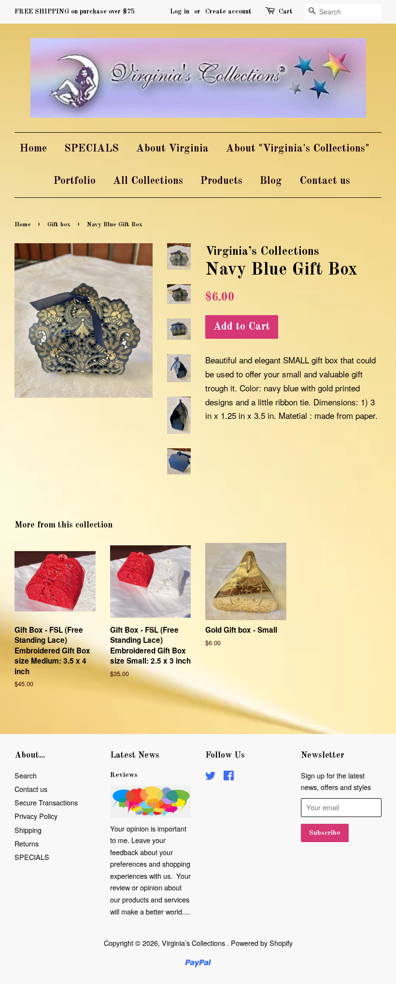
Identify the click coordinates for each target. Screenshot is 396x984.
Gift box (59, 225)
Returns (26, 843)
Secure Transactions (46, 802)
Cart (286, 11)
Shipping (28, 830)
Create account (228, 11)
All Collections (148, 181)
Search (25, 775)
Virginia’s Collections (194, 943)
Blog (271, 181)
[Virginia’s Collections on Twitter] (210, 777)
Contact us (324, 181)
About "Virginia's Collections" (297, 148)
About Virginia (172, 148)
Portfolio (75, 181)
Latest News (134, 755)
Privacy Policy (35, 816)
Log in (179, 11)
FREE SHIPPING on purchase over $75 (74, 11)
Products (221, 181)
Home (33, 148)
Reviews (124, 775)
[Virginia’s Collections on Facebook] (228, 777)
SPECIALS (91, 148)
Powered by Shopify (262, 943)
